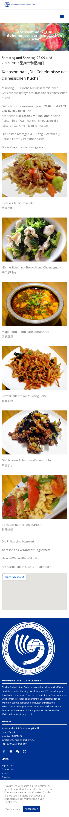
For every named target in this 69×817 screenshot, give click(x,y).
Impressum (7, 765)
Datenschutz (8, 769)
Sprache (6, 777)
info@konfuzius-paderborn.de (18, 739)
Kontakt (5, 773)
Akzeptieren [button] (31, 808)
